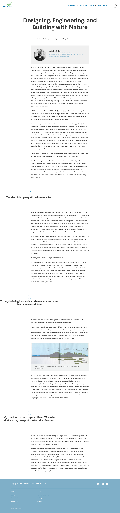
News (99, 5)
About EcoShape (16, 498)
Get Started (83, 5)
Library (13, 495)
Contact (105, 5)
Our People (40, 498)
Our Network (14, 501)
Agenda (39, 492)
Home (33, 39)
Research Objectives (43, 495)
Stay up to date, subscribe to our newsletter (26, 484)
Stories (39, 39)
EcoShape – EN (18, 508)
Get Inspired (72, 5)
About (92, 5)
